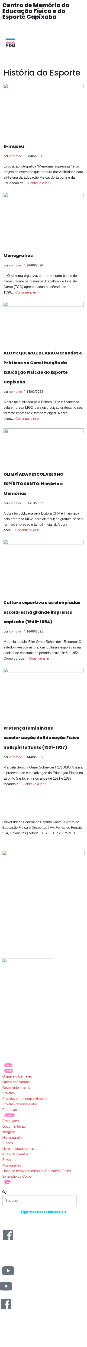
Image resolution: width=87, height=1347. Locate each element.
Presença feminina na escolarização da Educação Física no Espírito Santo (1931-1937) (41, 737)
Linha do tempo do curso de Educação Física (36, 1171)
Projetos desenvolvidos (20, 1104)
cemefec (15, 156)
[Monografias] (43, 219)
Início (8, 1065)
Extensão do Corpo (17, 1176)
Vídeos (7, 1143)
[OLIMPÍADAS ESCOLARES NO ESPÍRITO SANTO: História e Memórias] (43, 446)
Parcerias (9, 1110)
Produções (10, 1121)
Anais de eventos (15, 1154)
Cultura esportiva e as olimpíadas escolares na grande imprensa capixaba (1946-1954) (41, 612)
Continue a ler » (40, 183)
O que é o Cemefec (17, 1076)
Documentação (14, 1126)
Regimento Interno (16, 1087)
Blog (7, 1182)
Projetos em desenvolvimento (24, 1098)
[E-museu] (43, 110)
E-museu (13, 146)
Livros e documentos (18, 1149)
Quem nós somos (16, 1082)
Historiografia (12, 1137)
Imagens (9, 1132)
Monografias (18, 255)
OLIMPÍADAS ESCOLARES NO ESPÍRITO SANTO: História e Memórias (33, 483)
